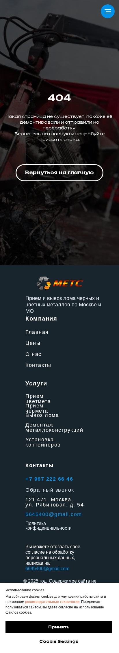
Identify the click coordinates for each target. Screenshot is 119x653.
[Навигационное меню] (108, 11)
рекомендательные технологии (52, 602)
